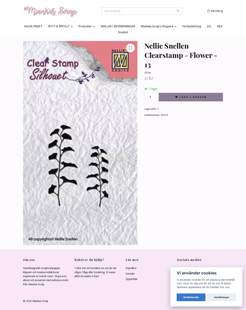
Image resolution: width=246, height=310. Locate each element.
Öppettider (132, 280)
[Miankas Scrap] (73, 11)
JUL (209, 27)
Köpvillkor (131, 269)
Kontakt (130, 274)
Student (123, 33)
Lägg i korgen (193, 97)
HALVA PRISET (33, 27)
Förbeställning (191, 27)
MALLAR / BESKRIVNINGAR (118, 27)
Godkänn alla (191, 297)
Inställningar (221, 297)
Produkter (85, 27)
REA (219, 27)
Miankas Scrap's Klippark (157, 27)
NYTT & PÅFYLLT (59, 27)
